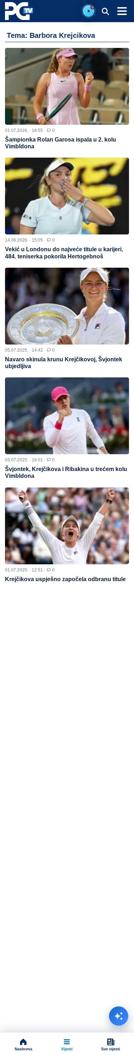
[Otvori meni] (122, 11)
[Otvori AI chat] (118, 1016)
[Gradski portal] (19, 11)
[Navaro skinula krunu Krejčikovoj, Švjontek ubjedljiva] (67, 306)
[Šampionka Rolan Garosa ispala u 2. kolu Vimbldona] (67, 86)
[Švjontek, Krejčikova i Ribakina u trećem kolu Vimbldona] (67, 415)
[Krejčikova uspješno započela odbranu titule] (67, 525)
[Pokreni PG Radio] (88, 11)
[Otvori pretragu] (105, 11)
